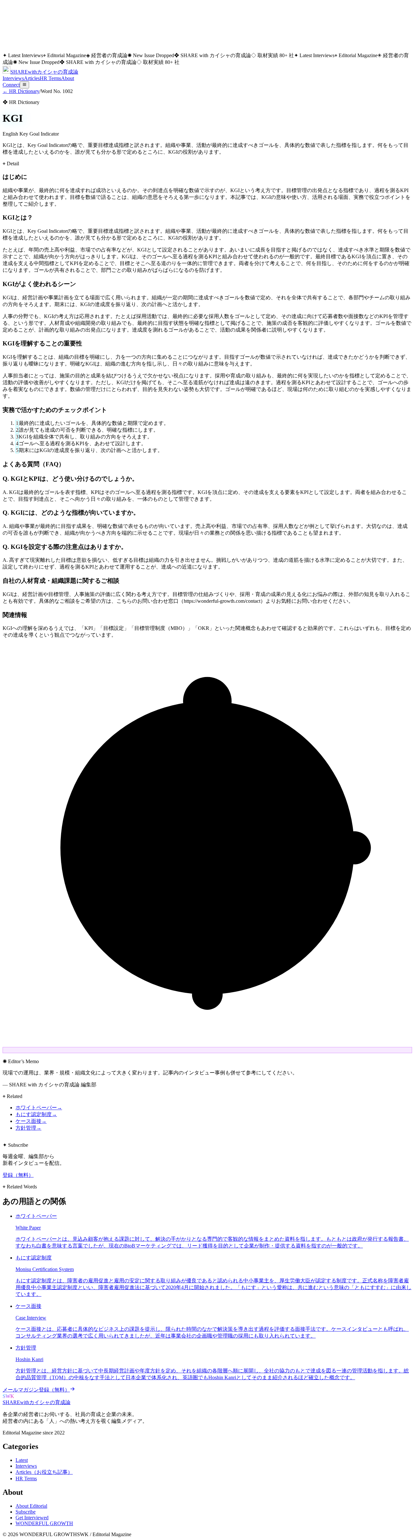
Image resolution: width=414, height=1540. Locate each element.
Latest (22, 1460)
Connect (11, 84)
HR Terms (50, 78)
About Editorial (31, 1506)
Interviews (13, 78)
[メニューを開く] (24, 84)
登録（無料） (18, 1175)
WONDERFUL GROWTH (44, 1523)
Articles (32, 78)
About (67, 78)
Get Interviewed (32, 1517)
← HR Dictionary (21, 91)
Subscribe (26, 1511)
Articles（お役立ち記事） (44, 1472)
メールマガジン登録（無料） (36, 1389)
